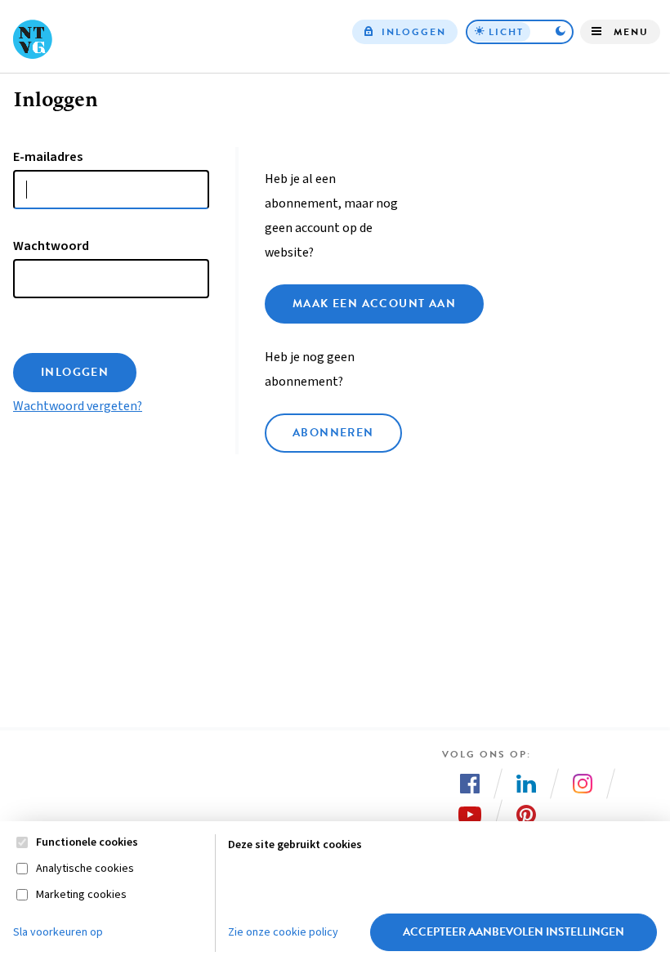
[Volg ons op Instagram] (582, 784)
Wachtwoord (51, 246)
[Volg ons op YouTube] (470, 815)
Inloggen (414, 32)
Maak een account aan (374, 303)
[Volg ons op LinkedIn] (526, 784)
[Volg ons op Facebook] (470, 784)
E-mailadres (48, 157)
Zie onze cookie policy (283, 932)
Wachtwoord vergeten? (77, 406)
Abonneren (333, 432)
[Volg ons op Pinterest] (526, 815)
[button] (520, 32)
